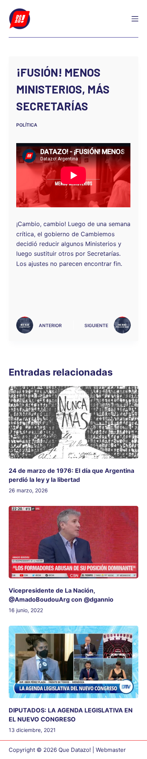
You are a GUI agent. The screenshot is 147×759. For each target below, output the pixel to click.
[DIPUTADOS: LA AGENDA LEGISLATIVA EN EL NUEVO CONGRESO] (73, 662)
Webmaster (111, 749)
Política (26, 125)
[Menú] (135, 18)
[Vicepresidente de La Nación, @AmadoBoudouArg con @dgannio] (73, 542)
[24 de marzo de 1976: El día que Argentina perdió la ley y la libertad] (73, 422)
